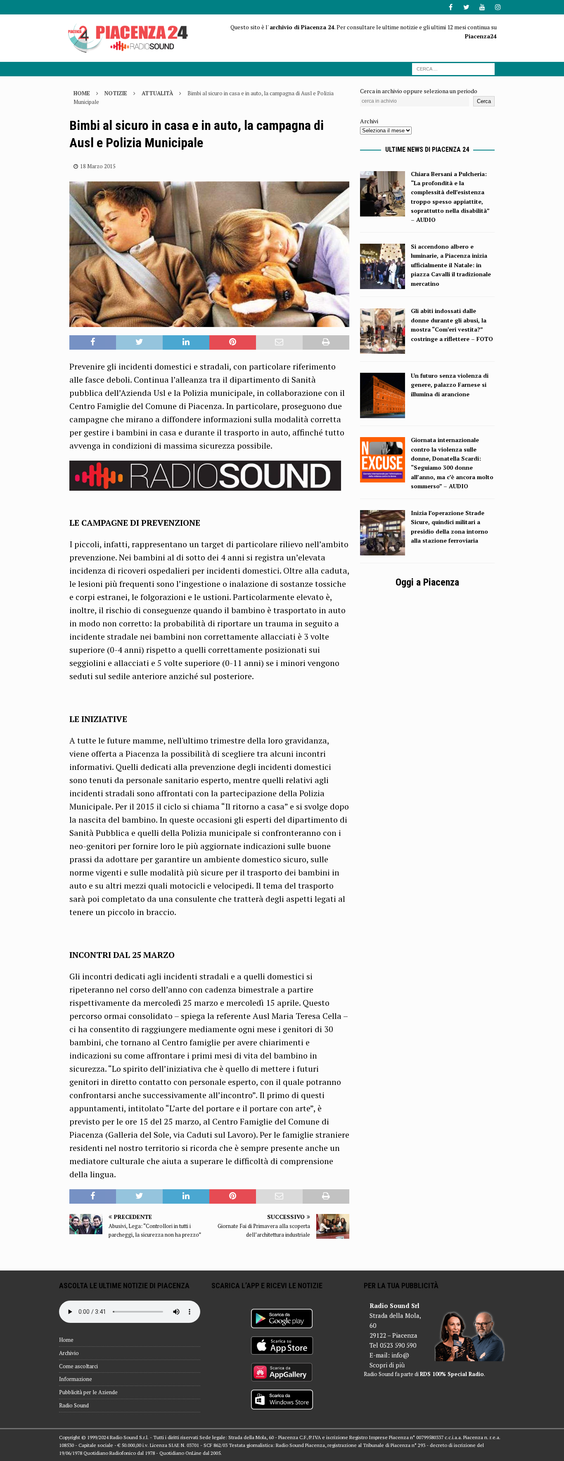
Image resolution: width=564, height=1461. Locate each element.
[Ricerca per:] (453, 68)
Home (66, 1339)
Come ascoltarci (78, 1366)
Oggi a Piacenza (427, 582)
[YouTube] (482, 7)
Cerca (484, 101)
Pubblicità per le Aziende (88, 1392)
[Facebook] (450, 7)
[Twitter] (466, 7)
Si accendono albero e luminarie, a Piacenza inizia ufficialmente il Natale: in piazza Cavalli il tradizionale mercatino (451, 264)
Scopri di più (387, 1365)
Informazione (75, 1379)
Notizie (115, 93)
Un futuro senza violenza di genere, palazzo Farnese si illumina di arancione (449, 385)
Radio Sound (74, 1405)
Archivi (369, 121)
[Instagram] (498, 7)
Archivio (69, 1353)
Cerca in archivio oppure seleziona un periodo (418, 91)
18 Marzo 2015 (98, 166)
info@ (400, 1355)
